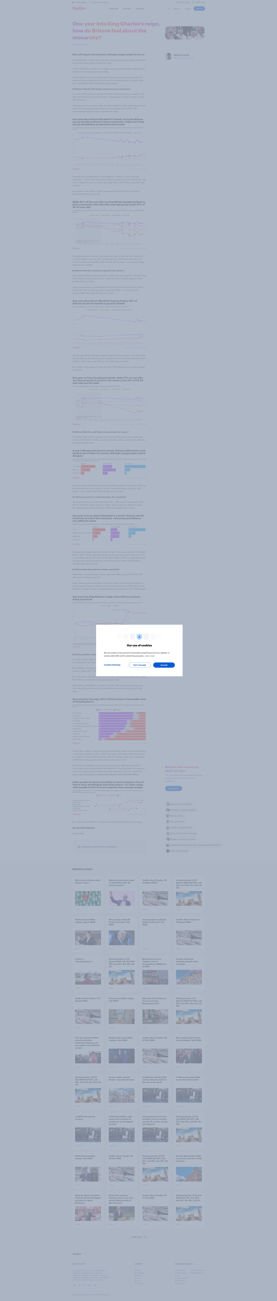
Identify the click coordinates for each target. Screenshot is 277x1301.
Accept (164, 665)
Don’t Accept (139, 665)
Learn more (149, 656)
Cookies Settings (112, 665)
